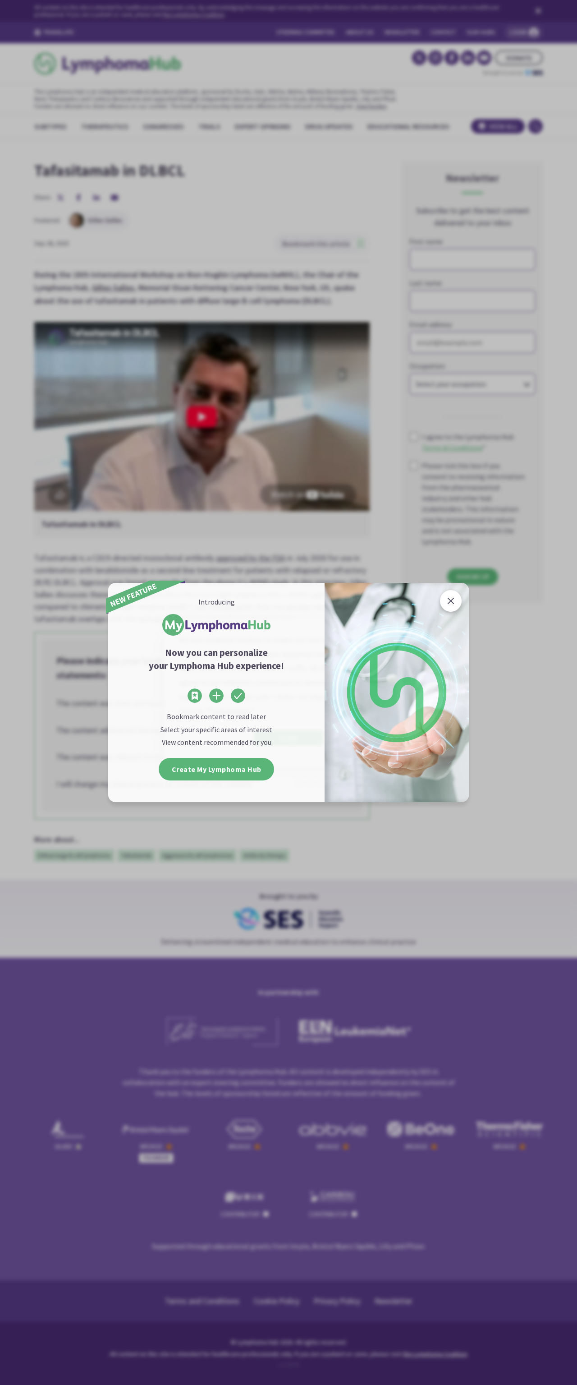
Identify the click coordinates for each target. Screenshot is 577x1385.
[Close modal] (451, 601)
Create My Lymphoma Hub (216, 769)
